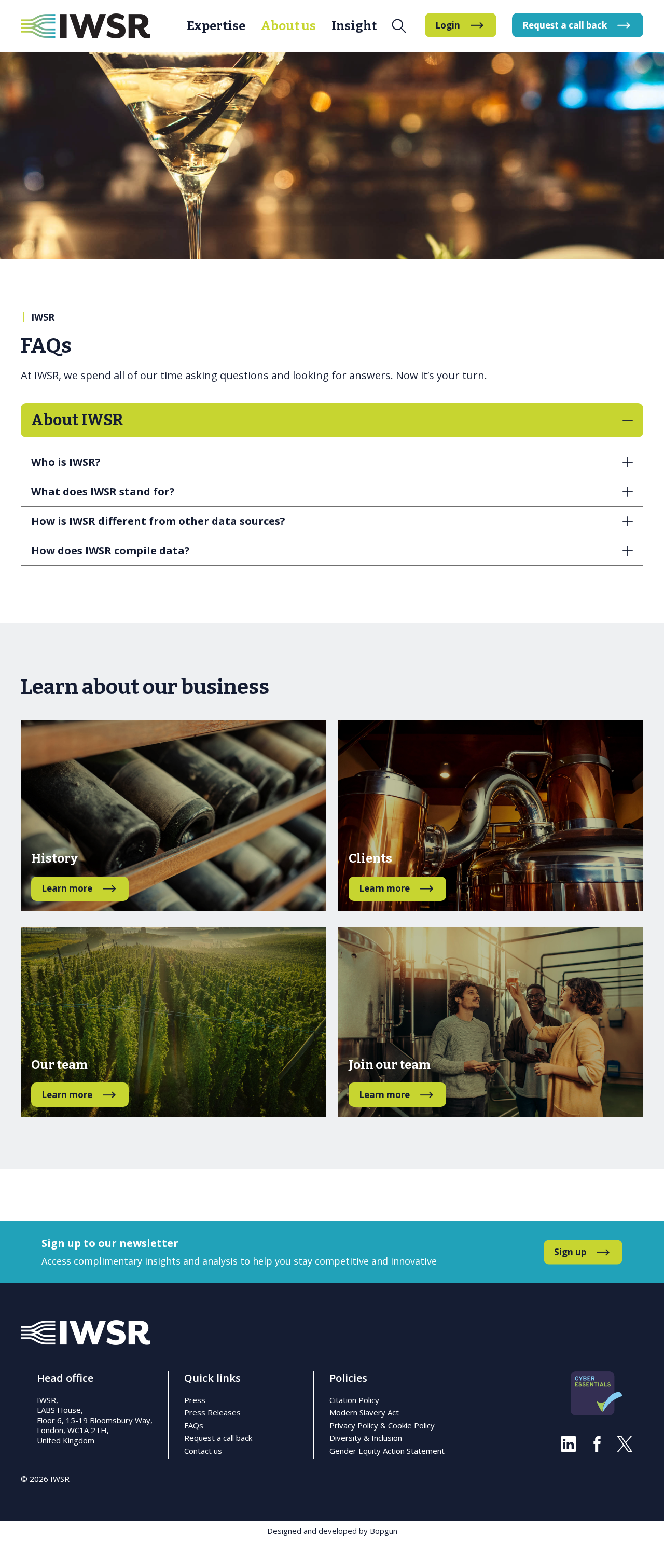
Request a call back (218, 1438)
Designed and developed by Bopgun (332, 1530)
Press (194, 1400)
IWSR (42, 317)
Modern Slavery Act (364, 1412)
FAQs (193, 1425)
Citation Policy (354, 1400)
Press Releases (212, 1412)
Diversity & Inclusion (365, 1438)
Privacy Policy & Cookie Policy (382, 1425)
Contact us (203, 1451)
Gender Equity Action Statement (387, 1451)
